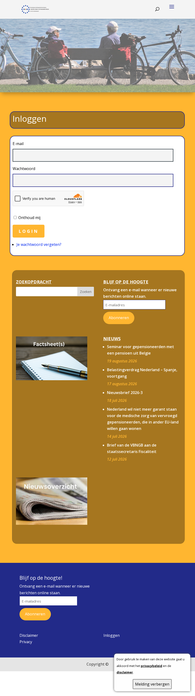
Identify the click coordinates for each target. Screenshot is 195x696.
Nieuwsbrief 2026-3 (125, 392)
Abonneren (119, 317)
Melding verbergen (152, 684)
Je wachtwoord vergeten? (38, 244)
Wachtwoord (24, 168)
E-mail (18, 143)
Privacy (26, 641)
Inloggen (111, 635)
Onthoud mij (29, 217)
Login (29, 231)
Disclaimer (29, 635)
